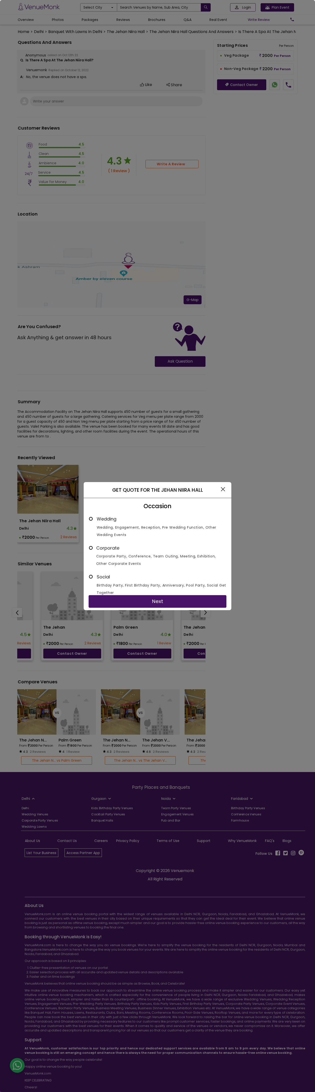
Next (157, 601)
